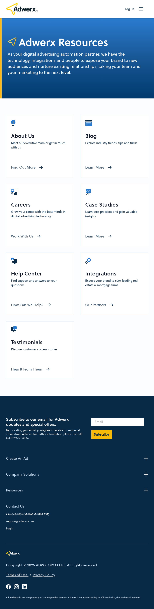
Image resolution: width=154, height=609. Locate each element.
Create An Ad (17, 458)
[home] (23, 9)
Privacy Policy (19, 438)
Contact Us (15, 506)
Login (9, 528)
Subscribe (101, 434)
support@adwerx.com (20, 521)
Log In (129, 9)
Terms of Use (17, 574)
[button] (141, 9)
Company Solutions (22, 474)
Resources (14, 490)
